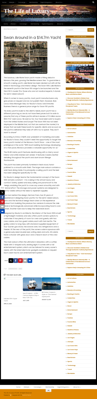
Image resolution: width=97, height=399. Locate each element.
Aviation (70, 136)
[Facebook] (15, 260)
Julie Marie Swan (13, 268)
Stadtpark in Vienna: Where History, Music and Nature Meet (79, 93)
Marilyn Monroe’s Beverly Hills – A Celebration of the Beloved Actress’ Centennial (78, 112)
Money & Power (72, 204)
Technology (71, 216)
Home (4, 2)
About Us (59, 2)
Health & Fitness (73, 180)
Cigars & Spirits (72, 152)
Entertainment (72, 160)
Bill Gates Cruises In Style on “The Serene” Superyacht (49, 294)
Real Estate (71, 208)
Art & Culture (71, 129)
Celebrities (71, 148)
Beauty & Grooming (74, 141)
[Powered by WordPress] (10, 395)
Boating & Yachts (10, 29)
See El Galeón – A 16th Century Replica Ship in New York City (31, 295)
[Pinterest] (20, 260)
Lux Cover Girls (72, 196)
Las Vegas (71, 188)
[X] (11, 260)
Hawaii (69, 176)
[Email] (25, 260)
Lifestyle (11, 2)
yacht (20, 268)
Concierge (21, 2)
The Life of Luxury (27, 10)
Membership (33, 2)
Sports (69, 212)
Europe (69, 164)
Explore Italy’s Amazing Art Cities (78, 118)
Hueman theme (26, 395)
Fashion (70, 168)
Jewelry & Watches (74, 184)
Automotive (71, 133)
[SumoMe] (29, 260)
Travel (69, 220)
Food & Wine (71, 172)
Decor (69, 156)
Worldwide (71, 224)
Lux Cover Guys (72, 200)
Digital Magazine (46, 2)
